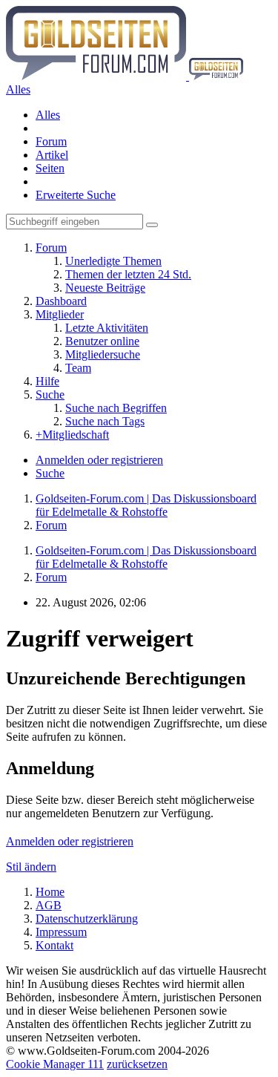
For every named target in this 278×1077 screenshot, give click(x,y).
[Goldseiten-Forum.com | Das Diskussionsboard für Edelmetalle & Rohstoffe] (124, 76)
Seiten (50, 168)
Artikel (52, 154)
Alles (48, 114)
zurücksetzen (137, 1064)
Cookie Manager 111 (55, 1064)
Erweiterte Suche (76, 195)
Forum (51, 141)
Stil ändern (31, 866)
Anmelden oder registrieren (99, 460)
